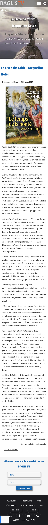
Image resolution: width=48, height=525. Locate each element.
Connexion (16, 510)
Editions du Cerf (11, 449)
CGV (41, 505)
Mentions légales (28, 505)
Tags (39, 501)
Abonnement (31, 510)
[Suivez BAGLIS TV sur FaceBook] (19, 515)
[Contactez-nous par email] (28, 515)
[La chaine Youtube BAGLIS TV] (10, 515)
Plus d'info (24, 51)
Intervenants (27, 501)
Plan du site (11, 501)
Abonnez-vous (24, 488)
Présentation (10, 505)
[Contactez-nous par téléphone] (37, 515)
